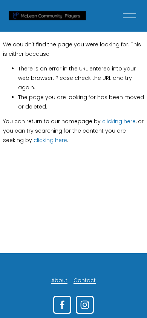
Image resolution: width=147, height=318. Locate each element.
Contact (85, 280)
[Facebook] (62, 305)
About (59, 280)
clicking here (119, 121)
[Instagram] (85, 305)
